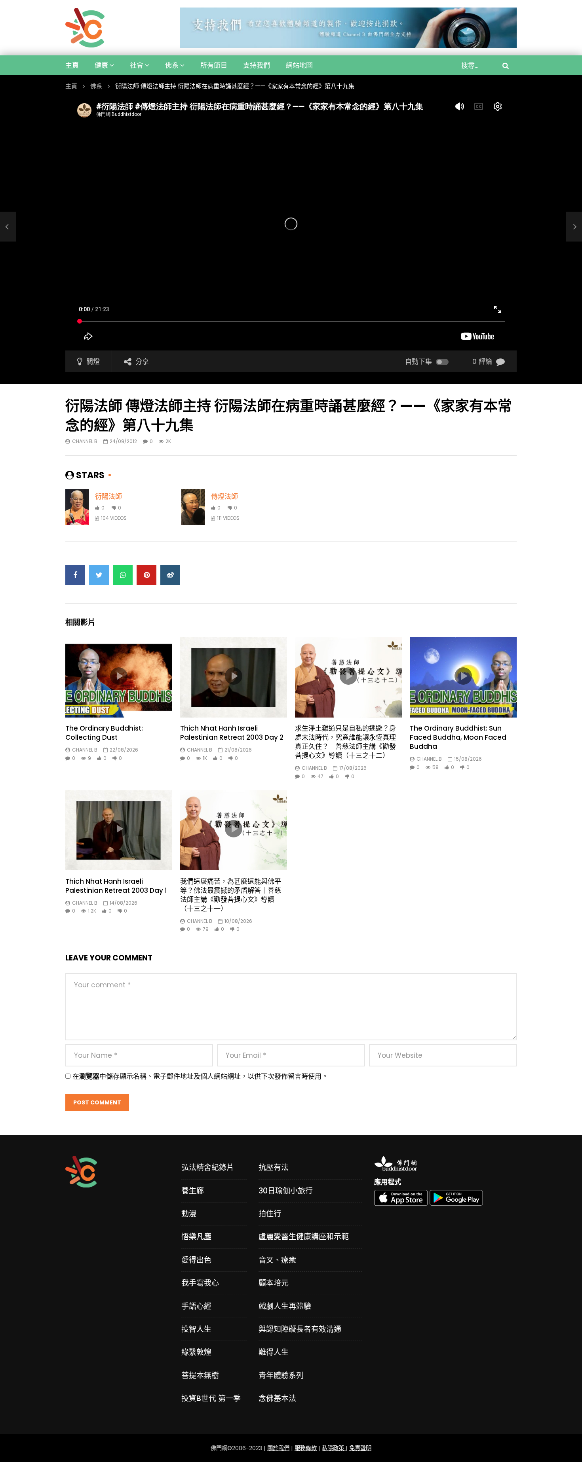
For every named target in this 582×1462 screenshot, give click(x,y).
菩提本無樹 (200, 1375)
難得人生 (274, 1352)
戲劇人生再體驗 (285, 1306)
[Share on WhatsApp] (123, 575)
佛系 (172, 65)
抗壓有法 (274, 1167)
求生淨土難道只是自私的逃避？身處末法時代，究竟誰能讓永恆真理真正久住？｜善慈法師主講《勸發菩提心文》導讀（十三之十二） (345, 741)
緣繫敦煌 (196, 1352)
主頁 (72, 65)
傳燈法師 (224, 496)
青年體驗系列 (281, 1375)
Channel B (84, 441)
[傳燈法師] (193, 507)
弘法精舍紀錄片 (207, 1167)
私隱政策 (334, 1448)
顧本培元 (274, 1283)
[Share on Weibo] (170, 575)
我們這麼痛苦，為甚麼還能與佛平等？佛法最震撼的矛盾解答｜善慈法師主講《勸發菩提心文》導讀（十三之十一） (230, 895)
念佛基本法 (277, 1398)
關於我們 (278, 1448)
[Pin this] (146, 575)
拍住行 (270, 1213)
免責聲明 (360, 1448)
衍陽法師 (108, 496)
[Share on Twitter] (99, 575)
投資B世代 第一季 (211, 1398)
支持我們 (256, 65)
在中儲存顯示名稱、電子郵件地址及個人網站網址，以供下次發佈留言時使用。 (200, 1076)
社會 (136, 65)
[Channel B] (85, 27)
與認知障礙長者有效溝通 (300, 1329)
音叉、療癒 (277, 1260)
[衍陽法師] (77, 507)
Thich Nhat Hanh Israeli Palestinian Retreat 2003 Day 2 (231, 732)
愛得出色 (196, 1260)
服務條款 (306, 1448)
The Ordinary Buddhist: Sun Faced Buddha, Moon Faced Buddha (458, 737)
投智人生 (196, 1329)
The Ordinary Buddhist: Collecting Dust (104, 732)
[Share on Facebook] (75, 575)
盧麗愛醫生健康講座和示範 (304, 1236)
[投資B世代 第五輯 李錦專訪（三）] (8, 227)
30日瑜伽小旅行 (286, 1191)
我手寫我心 (200, 1283)
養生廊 (192, 1191)
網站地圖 (299, 65)
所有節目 (213, 65)
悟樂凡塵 (196, 1236)
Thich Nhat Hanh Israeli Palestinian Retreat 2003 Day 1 (116, 886)
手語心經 (196, 1306)
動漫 (188, 1213)
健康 (101, 65)
